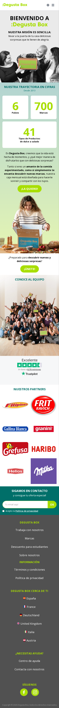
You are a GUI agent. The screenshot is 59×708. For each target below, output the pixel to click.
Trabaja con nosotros (29, 530)
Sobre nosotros (29, 555)
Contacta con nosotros (29, 669)
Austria (31, 640)
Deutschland (31, 615)
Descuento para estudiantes (29, 547)
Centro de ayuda (29, 661)
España (31, 598)
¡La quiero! (29, 189)
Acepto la (22, 510)
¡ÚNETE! (29, 269)
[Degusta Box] (14, 5)
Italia (31, 632)
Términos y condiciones (29, 569)
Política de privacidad (26, 510)
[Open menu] (53, 5)
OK (52, 504)
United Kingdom (31, 623)
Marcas (29, 538)
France (31, 607)
